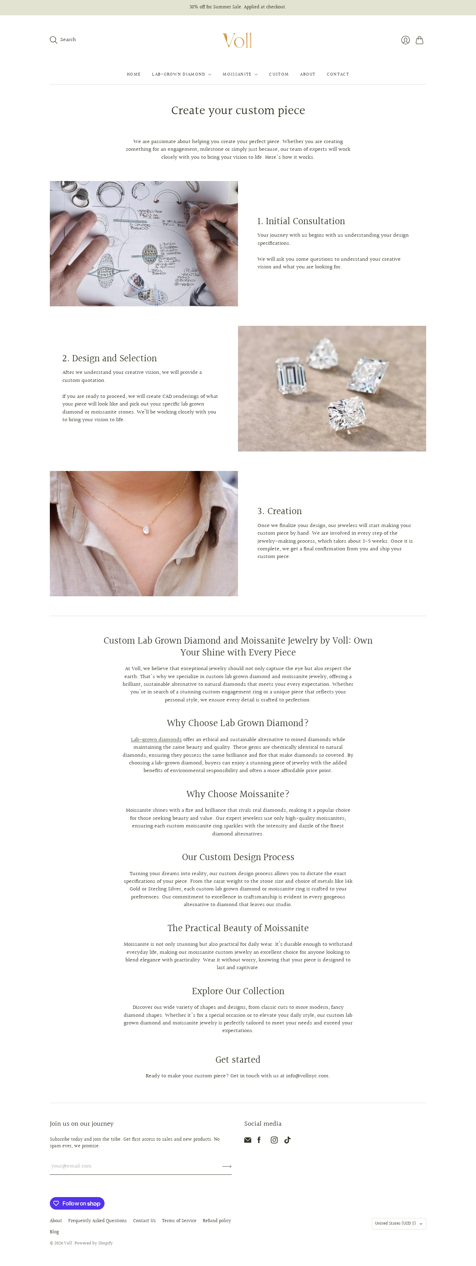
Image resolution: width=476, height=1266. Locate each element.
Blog (54, 1232)
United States (395, 1223)
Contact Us (144, 1221)
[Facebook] (259, 1142)
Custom (279, 74)
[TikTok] (287, 1142)
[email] (247, 1142)
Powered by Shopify (94, 1243)
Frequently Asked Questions (97, 1221)
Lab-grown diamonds (156, 740)
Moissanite (237, 74)
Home (134, 74)
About (308, 74)
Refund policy (217, 1221)
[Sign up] (227, 1166)
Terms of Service (179, 1221)
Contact (338, 74)
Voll (68, 1243)
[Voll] (238, 40)
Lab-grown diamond (178, 74)
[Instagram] (274, 1142)
